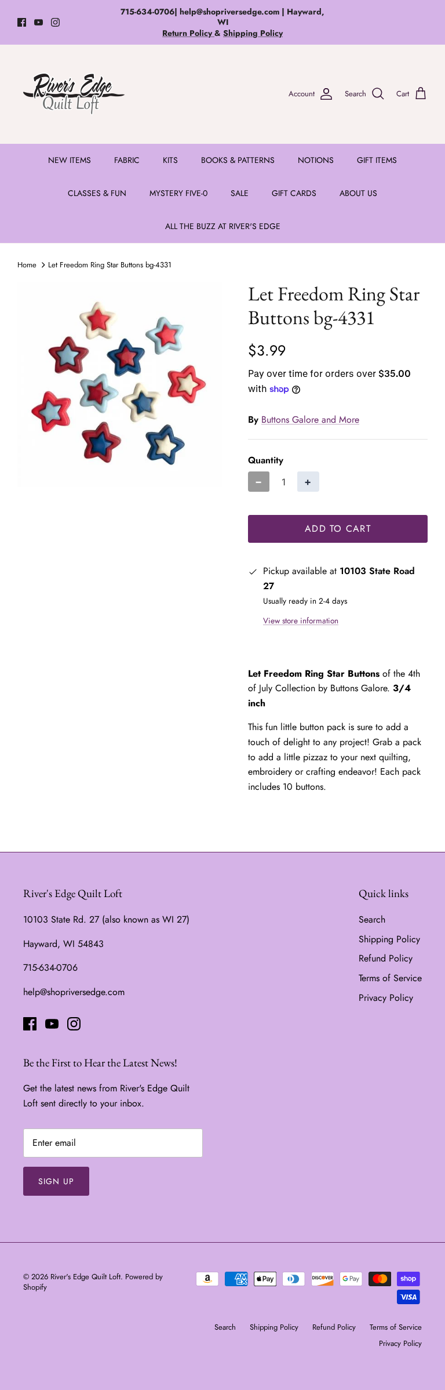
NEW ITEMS (69, 160)
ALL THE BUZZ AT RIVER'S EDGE (222, 226)
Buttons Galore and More (310, 419)
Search (372, 919)
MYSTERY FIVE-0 (178, 193)
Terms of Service (390, 978)
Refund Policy (386, 958)
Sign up (56, 1181)
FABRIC (127, 160)
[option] (119, 384)
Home (27, 264)
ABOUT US (358, 193)
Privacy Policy (386, 997)
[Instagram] (55, 22)
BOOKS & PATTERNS (238, 160)
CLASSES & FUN (97, 193)
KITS (170, 160)
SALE (240, 193)
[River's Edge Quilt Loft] (73, 94)
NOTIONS (316, 160)
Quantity (265, 460)
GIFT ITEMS (377, 160)
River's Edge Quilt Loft (85, 1276)
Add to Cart (338, 528)
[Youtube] (38, 22)
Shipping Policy (389, 939)
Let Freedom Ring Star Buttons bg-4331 (110, 264)
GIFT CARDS (294, 193)
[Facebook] (21, 22)
